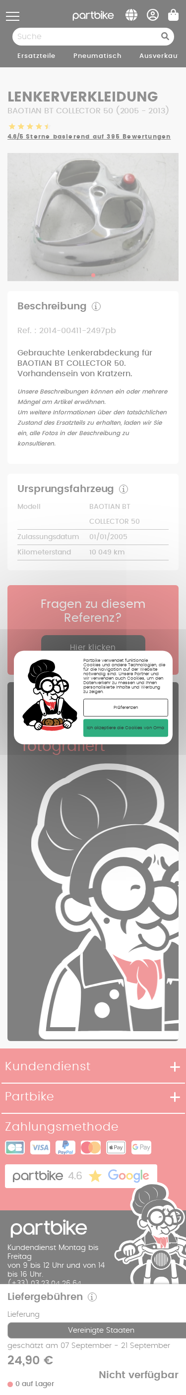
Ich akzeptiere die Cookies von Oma (125, 728)
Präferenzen (126, 707)
